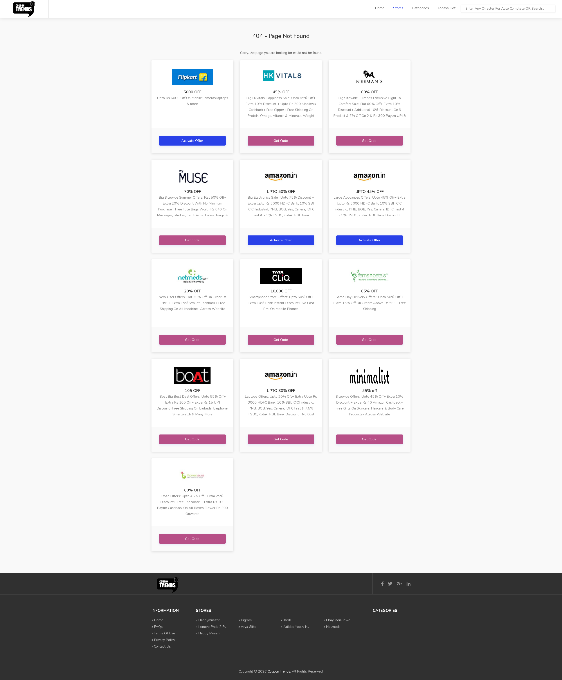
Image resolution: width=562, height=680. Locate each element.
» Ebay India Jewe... (338, 620)
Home (379, 8)
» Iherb (286, 620)
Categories (420, 8)
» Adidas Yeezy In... (295, 626)
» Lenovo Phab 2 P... (211, 626)
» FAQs (157, 626)
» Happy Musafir (208, 633)
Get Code (281, 140)
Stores (398, 8)
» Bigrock (245, 620)
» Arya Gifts (247, 626)
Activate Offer (192, 140)
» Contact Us (161, 646)
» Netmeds (332, 626)
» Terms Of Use (163, 633)
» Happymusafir (208, 620)
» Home (157, 620)
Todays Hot (447, 8)
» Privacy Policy (163, 639)
